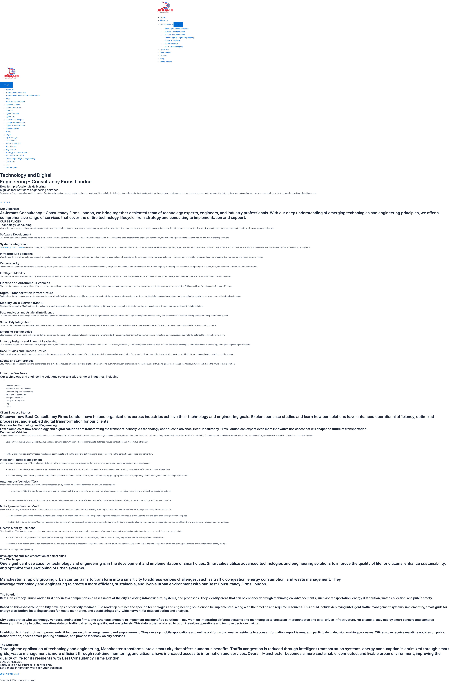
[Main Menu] (6, 85)
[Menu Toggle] (178, 24)
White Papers (166, 61)
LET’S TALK (5, 202)
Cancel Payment (13, 104)
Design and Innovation (175, 34)
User (8, 164)
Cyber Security (171, 43)
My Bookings (11, 137)
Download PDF (12, 128)
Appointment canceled (16, 92)
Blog (162, 58)
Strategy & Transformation (176, 28)
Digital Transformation (175, 32)
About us (164, 20)
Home (162, 17)
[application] (172, 24)
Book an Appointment (15, 101)
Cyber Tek (164, 49)
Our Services (165, 24)
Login (8, 134)
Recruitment (165, 52)
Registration (11, 149)
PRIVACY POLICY (13, 143)
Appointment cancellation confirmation (23, 95)
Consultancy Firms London (12, 247)
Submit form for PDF (15, 155)
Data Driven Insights (174, 47)
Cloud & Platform (172, 40)
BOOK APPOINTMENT (9, 674)
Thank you (10, 161)
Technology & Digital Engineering (179, 37)
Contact (163, 55)
